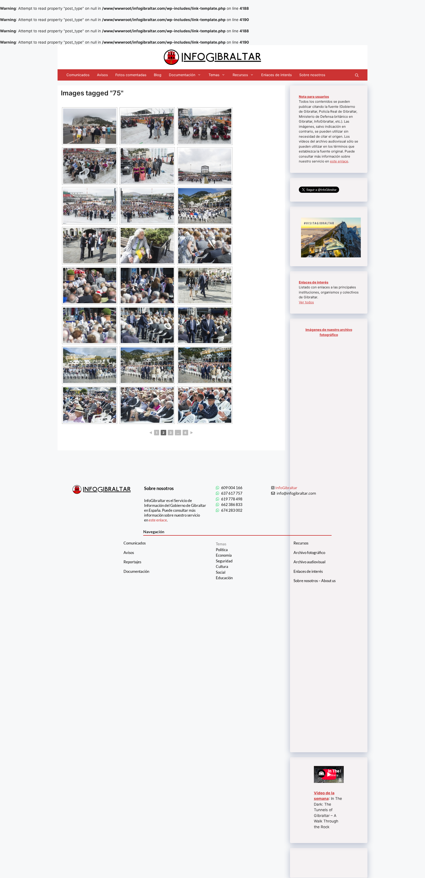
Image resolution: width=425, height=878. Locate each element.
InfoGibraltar (286, 487)
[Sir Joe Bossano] (89, 245)
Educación (224, 577)
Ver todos (306, 302)
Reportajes (132, 562)
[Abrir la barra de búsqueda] (356, 75)
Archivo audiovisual (309, 562)
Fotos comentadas (130, 75)
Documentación (182, 75)
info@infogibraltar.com (296, 493)
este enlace (339, 161)
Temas (214, 75)
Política (222, 549)
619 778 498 (231, 499)
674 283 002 (231, 510)
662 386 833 (231, 504)
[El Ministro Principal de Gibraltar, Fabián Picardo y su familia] (204, 285)
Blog (157, 75)
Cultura (222, 566)
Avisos (102, 75)
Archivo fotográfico (309, 552)
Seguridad (224, 561)
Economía (224, 555)
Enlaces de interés (276, 75)
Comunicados (77, 75)
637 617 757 (231, 493)
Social (220, 572)
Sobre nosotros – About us (315, 580)
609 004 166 (231, 487)
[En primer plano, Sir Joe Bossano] (147, 405)
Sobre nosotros (312, 75)
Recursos (240, 75)
